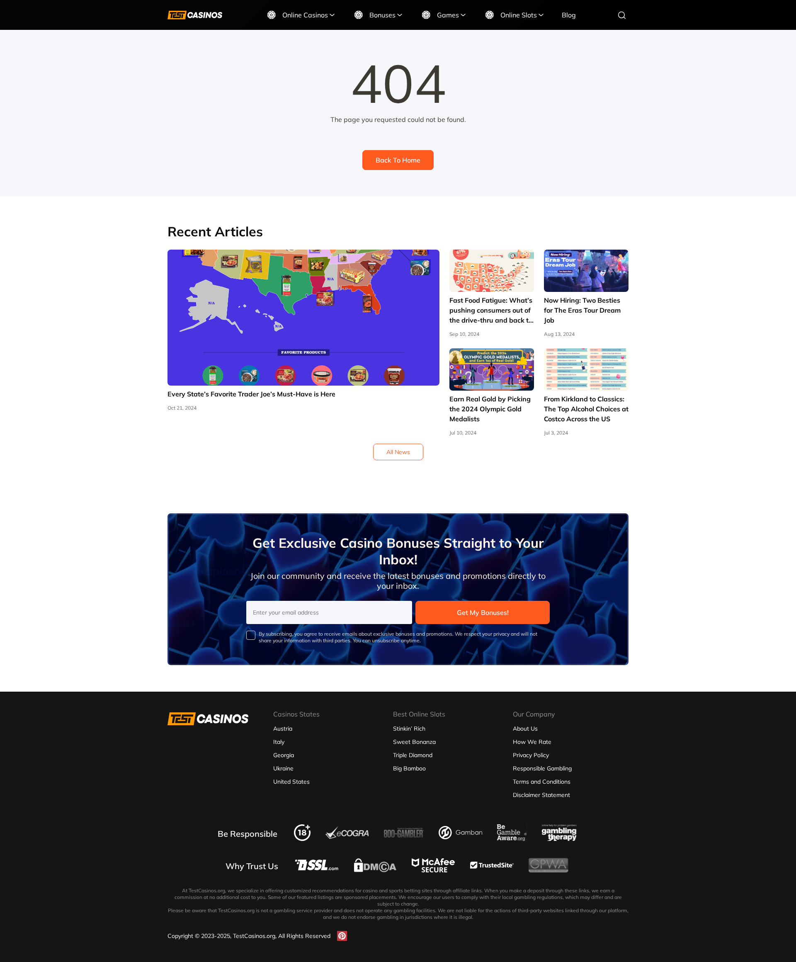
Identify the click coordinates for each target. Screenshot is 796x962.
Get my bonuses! (483, 612)
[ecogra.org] (347, 837)
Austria (282, 728)
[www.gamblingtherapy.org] (559, 838)
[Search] (622, 15)
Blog (569, 15)
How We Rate (532, 742)
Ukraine (283, 768)
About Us (525, 728)
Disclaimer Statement (541, 795)
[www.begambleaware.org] (512, 838)
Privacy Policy (531, 755)
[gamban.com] (460, 837)
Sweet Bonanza (414, 742)
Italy (278, 742)
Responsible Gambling (542, 768)
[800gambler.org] (404, 840)
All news (398, 452)
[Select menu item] (332, 15)
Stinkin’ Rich (409, 728)
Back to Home (398, 160)
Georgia (283, 755)
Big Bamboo (409, 768)
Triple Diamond (412, 755)
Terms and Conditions (541, 781)
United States (291, 781)
